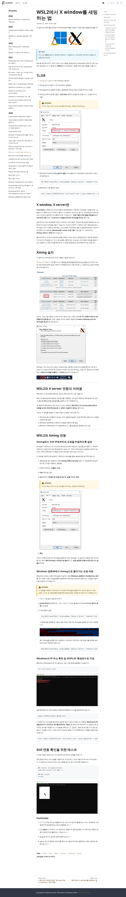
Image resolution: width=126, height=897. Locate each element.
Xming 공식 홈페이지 (47, 81)
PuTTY (42, 822)
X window (71, 853)
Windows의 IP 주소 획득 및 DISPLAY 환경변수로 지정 (110, 47)
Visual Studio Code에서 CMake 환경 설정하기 (20, 121)
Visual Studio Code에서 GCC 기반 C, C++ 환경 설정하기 (20, 127)
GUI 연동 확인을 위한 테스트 (110, 54)
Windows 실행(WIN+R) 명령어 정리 (19, 197)
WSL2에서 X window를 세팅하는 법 (19, 152)
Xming (79, 853)
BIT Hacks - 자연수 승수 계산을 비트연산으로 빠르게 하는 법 (20, 73)
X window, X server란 (110, 14)
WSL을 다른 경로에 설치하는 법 (18, 172)
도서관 (24, 3)
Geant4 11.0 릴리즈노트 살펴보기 (19, 52)
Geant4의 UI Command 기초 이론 (19, 97)
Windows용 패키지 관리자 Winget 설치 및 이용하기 (20, 62)
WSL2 (56, 853)
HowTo (44, 853)
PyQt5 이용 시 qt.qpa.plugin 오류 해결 (20, 84)
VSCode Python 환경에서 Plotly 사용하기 (20, 31)
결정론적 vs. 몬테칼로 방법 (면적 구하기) (20, 37)
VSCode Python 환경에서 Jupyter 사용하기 (20, 79)
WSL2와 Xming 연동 (109, 25)
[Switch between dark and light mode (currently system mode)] (103, 3)
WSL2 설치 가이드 (14, 175)
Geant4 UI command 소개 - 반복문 (19, 87)
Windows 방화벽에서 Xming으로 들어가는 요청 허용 (110, 38)
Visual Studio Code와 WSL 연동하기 (20, 116)
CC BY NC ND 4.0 (84, 893)
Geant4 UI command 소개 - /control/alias (17, 92)
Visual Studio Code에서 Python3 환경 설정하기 (20, 107)
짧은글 (17, 3)
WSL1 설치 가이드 (14, 178)
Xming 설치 (107, 17)
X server (63, 853)
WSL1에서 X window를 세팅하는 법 (19, 156)
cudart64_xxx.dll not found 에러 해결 (20, 159)
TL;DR (105, 11)
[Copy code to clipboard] (96, 181)
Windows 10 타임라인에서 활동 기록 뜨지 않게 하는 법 (20, 136)
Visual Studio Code (14, 131)
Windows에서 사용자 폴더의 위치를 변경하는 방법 (20, 167)
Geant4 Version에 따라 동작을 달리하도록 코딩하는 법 (20, 68)
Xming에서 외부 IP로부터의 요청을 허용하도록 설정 (110, 30)
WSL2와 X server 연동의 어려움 (110, 21)
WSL (50, 853)
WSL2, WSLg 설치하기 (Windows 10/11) (18, 48)
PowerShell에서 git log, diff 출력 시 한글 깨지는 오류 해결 (20, 187)
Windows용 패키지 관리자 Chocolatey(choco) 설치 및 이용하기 (20, 192)
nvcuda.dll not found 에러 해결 (18, 162)
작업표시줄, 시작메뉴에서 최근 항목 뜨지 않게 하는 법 (20, 142)
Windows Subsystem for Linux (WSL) (20, 182)
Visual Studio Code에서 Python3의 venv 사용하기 (19, 101)
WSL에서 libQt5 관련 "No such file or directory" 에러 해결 (20, 148)
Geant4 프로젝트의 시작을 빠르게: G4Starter (19, 21)
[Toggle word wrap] (92, 181)
